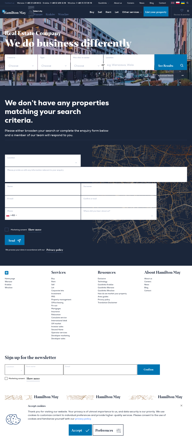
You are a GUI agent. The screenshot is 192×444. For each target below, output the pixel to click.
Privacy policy (54, 250)
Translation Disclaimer (107, 302)
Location (109, 57)
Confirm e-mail (90, 199)
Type (42, 57)
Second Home (57, 329)
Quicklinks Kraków (105, 285)
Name (10, 186)
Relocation (56, 314)
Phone (10, 211)
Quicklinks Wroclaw (106, 291)
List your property (156, 12)
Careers (130, 3)
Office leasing (57, 302)
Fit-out (54, 305)
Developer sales (58, 338)
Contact (162, 3)
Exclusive (102, 279)
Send (12, 240)
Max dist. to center (81, 57)
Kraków (50, 14)
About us (118, 3)
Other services (130, 12)
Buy (92, 12)
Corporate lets (57, 291)
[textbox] (13, 65)
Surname (87, 186)
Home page (10, 279)
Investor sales (57, 326)
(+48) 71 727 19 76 (84, 3)
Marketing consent (26, 229)
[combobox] (21, 66)
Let (117, 12)
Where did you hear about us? (96, 211)
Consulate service (59, 317)
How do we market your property (112, 294)
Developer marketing (60, 335)
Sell (100, 12)
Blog (152, 3)
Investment (56, 294)
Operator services (59, 332)
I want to (11, 57)
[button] (105, 3)
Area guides (103, 296)
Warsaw (38, 14)
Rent (108, 12)
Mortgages (56, 308)
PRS (53, 296)
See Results (165, 66)
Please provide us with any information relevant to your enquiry (35, 170)
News (142, 3)
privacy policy (83, 419)
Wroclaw (63, 14)
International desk (59, 320)
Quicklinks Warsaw (106, 288)
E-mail (10, 199)
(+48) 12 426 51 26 (58, 3)
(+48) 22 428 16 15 (33, 3)
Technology (102, 282)
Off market (56, 323)
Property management (61, 299)
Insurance (55, 311)
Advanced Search (166, 75)
